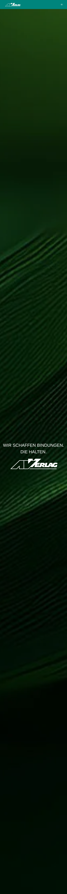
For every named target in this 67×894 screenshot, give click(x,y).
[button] (62, 4)
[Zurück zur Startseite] (12, 4)
